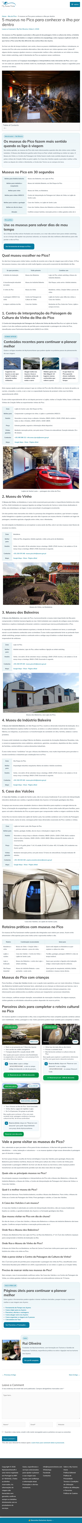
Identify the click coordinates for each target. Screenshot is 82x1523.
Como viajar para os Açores (16, 1310)
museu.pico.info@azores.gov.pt (36, 553)
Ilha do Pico (12, 16)
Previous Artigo (9, 1375)
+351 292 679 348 (19, 553)
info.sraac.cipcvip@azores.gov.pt (38, 437)
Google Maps (19, 442)
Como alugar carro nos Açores (17, 1315)
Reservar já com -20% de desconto (22, 1075)
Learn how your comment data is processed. (47, 1443)
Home (4, 16)
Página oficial (33, 442)
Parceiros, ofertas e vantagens (17, 1312)
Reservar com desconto (13, 1134)
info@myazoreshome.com (52, 1467)
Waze (26, 442)
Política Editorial (70, 1473)
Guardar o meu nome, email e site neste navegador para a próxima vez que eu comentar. (38, 1432)
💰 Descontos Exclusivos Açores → (41, 1520)
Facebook (46, 1473)
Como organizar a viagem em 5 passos (20, 1317)
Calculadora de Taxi (13, 1320)
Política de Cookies (71, 1493)
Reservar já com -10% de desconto (62, 1078)
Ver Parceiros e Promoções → (17, 1325)
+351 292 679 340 (19, 664)
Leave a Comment (9, 29)
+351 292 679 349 (19, 780)
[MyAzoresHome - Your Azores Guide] (9, 4)
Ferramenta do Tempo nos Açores (18, 1308)
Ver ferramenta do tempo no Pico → (19, 246)
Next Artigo (74, 1375)
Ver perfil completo (31, 1360)
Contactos (47, 1476)
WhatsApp (47, 1470)
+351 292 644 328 (20, 860)
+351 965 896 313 (20, 437)
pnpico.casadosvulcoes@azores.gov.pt (39, 860)
